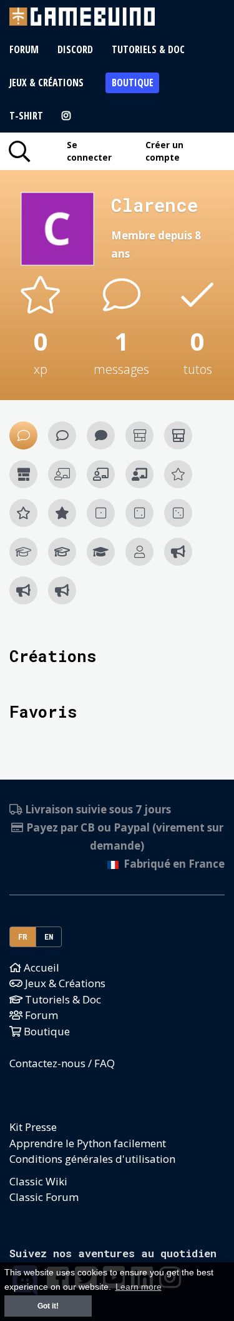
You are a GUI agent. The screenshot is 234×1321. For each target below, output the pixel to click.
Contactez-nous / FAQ (62, 1063)
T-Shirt (26, 116)
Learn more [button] (138, 1287)
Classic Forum (44, 1197)
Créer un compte (164, 151)
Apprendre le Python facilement (87, 1143)
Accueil (40, 967)
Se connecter (89, 151)
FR (23, 937)
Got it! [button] (48, 1306)
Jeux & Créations (46, 82)
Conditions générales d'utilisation (92, 1159)
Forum (24, 49)
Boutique (133, 82)
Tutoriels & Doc (148, 49)
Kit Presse (33, 1127)
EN (49, 937)
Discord (75, 49)
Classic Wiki (38, 1181)
